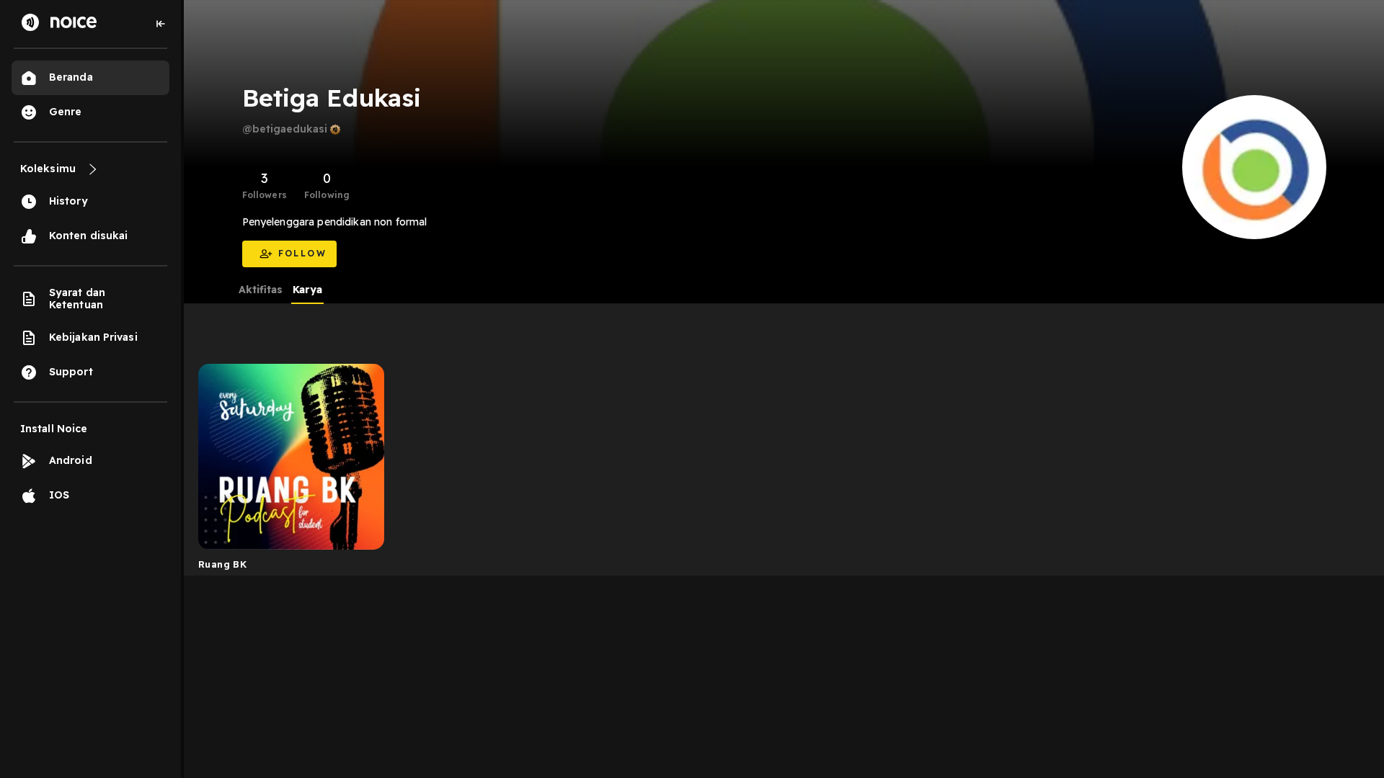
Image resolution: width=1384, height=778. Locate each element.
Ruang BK (222, 564)
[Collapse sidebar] (160, 23)
